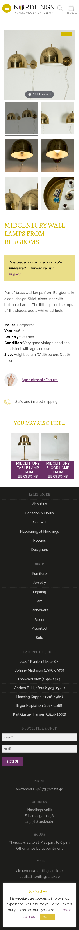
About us (39, 504)
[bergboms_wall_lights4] (21, 119)
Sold (39, 638)
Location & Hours (39, 513)
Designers (39, 550)
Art (39, 601)
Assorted (39, 628)
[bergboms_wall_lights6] (57, 194)
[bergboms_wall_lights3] (57, 119)
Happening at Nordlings (39, 531)
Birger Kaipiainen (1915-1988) (39, 706)
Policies (39, 540)
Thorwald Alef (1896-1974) (39, 679)
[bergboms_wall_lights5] (21, 194)
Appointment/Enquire (40, 380)
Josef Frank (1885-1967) (39, 661)
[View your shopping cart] (72, 7)
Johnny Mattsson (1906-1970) (39, 670)
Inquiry (14, 274)
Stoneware (40, 610)
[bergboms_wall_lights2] (21, 156)
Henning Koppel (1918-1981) (39, 697)
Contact (39, 522)
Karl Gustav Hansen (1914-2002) (39, 714)
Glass (39, 619)
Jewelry (39, 583)
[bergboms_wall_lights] (57, 156)
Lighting (39, 592)
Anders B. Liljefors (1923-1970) (39, 688)
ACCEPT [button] (47, 917)
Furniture (39, 573)
